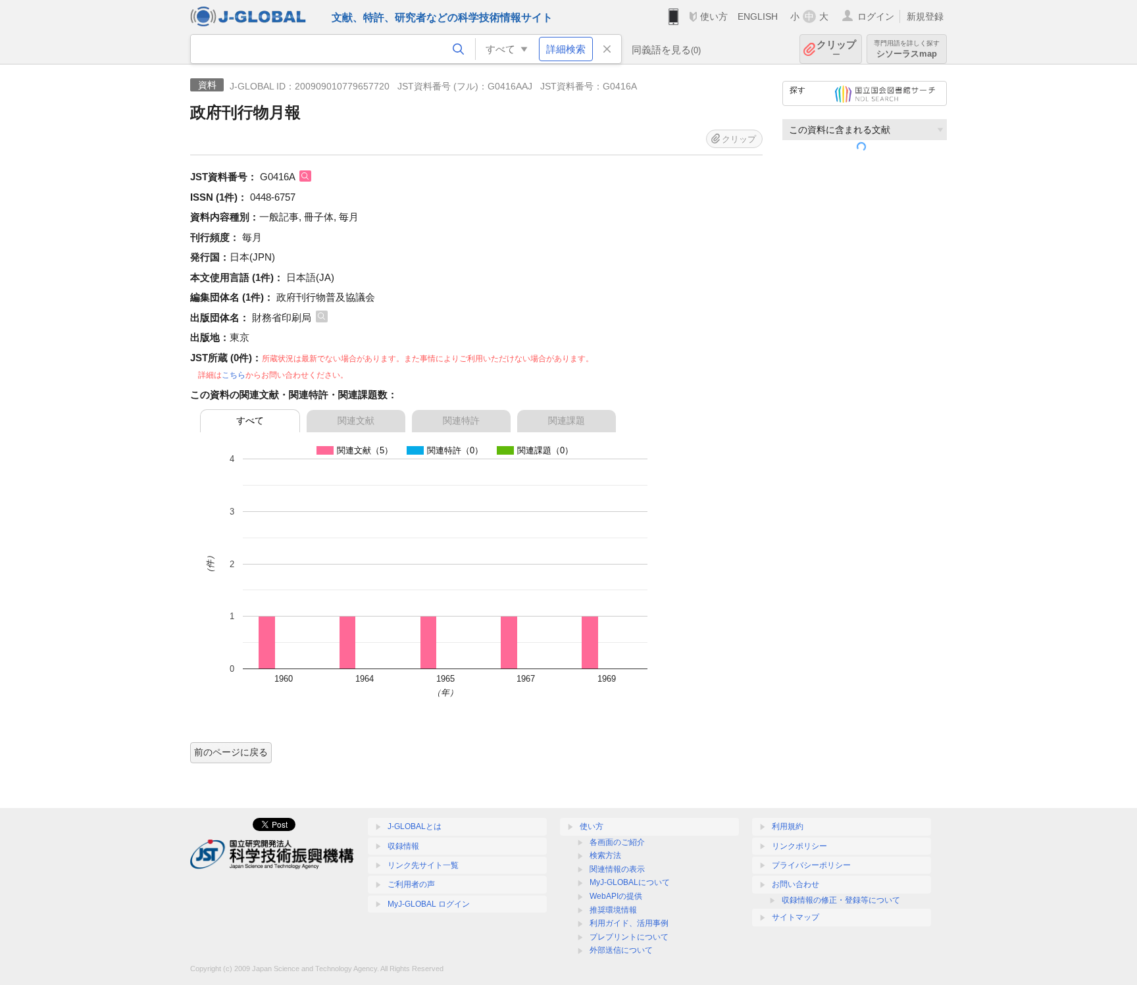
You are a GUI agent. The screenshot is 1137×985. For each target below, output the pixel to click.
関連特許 (461, 420)
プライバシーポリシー (811, 865)
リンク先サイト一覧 (423, 865)
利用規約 (787, 826)
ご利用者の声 (411, 884)
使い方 (714, 16)
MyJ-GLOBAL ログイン (429, 904)
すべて (250, 420)
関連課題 (566, 420)
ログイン (875, 16)
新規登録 (925, 16)
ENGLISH (758, 16)
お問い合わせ (795, 884)
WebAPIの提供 (616, 896)
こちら (233, 375)
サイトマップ (795, 917)
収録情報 (403, 846)
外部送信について (621, 950)
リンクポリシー (799, 846)
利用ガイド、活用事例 (629, 923)
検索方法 (605, 855)
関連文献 (356, 420)
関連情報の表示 (617, 869)
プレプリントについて (629, 937)
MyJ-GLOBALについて (630, 882)
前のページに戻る (231, 752)
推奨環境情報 (613, 910)
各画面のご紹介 (617, 842)
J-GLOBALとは (415, 826)
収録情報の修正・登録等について (841, 900)
